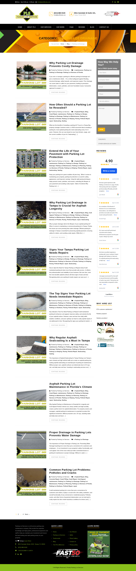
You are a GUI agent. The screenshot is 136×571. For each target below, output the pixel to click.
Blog (92, 27)
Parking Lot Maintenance (71, 116)
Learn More (27, 541)
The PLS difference (58, 544)
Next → (27, 514)
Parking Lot (87, 70)
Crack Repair (53, 114)
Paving (77, 118)
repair (51, 121)
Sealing (64, 121)
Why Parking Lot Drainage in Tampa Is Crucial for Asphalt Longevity (68, 205)
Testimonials (56, 538)
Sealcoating (57, 121)
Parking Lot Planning (79, 165)
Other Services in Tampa (107, 143)
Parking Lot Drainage (56, 72)
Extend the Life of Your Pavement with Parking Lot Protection (66, 153)
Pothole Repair (85, 118)
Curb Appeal (81, 479)
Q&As (71, 535)
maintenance (79, 70)
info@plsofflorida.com (44, 2)
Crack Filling (64, 479)
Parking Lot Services (59, 535)
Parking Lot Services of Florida (73, 72)
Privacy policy (74, 544)
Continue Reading (58, 92)
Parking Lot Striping (68, 118)
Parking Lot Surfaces (56, 307)
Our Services (46, 27)
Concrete (102, 139)
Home (20, 27)
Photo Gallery (74, 538)
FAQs (71, 27)
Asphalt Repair (79, 111)
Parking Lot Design (81, 114)
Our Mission (73, 532)
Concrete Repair (54, 479)
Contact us (104, 27)
